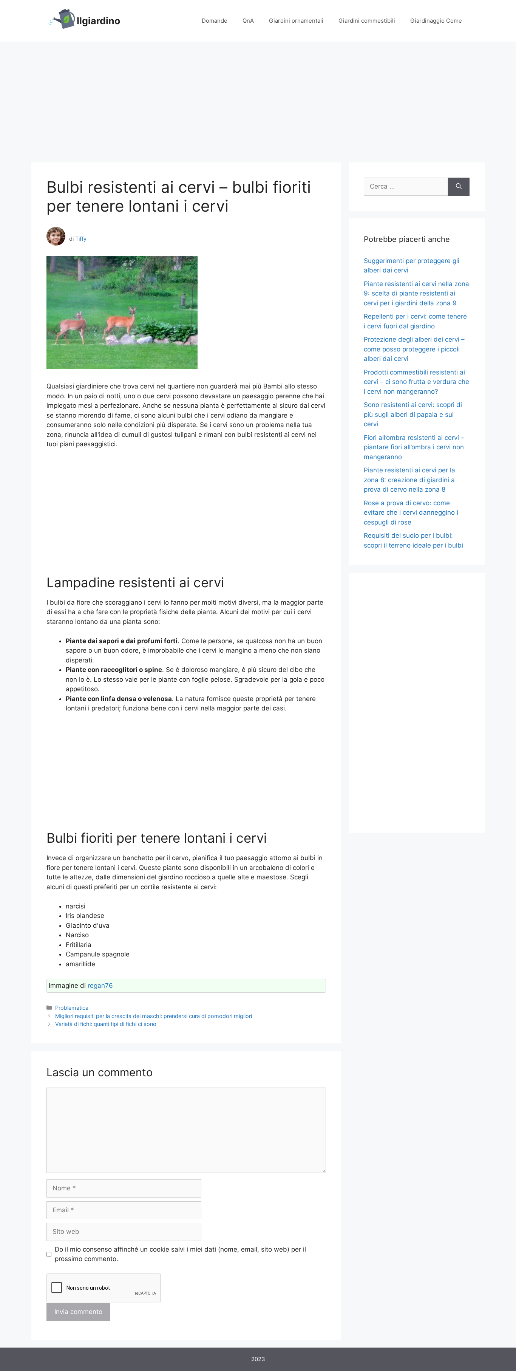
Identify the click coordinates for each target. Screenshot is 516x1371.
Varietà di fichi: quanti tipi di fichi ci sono (105, 1024)
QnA (248, 20)
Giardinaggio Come (436, 20)
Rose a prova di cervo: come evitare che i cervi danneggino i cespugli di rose (411, 512)
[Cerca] (459, 187)
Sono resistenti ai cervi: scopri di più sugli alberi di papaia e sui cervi (413, 414)
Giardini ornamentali (296, 20)
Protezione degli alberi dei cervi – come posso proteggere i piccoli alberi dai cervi (414, 349)
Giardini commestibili (366, 20)
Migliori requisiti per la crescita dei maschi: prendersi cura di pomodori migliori (153, 1016)
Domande (214, 20)
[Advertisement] (258, 98)
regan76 (100, 985)
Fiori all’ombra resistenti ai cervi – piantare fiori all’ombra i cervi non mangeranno (414, 447)
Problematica (71, 1007)
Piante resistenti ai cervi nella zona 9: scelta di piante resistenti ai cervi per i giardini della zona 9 (416, 293)
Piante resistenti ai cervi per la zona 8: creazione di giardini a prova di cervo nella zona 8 (409, 479)
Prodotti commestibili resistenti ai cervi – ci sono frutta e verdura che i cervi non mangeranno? (416, 381)
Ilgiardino (98, 20)
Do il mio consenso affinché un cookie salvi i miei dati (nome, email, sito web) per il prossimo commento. (180, 1254)
